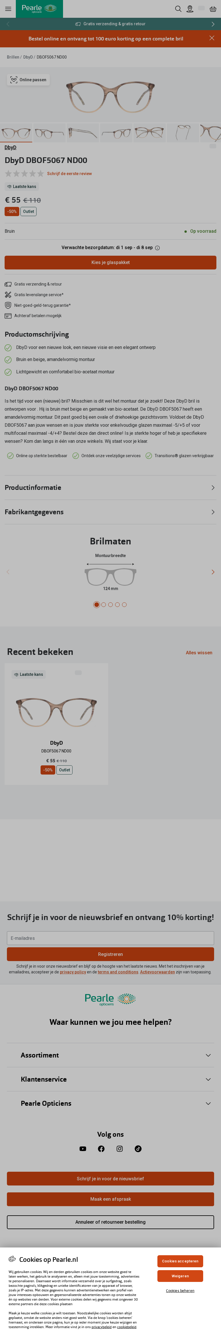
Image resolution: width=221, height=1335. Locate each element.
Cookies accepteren (180, 1261)
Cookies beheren (180, 1290)
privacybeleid (102, 1327)
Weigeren (180, 1276)
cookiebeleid (126, 1327)
